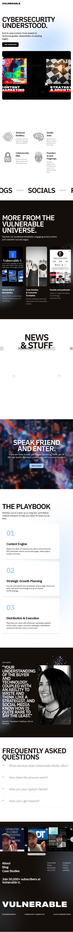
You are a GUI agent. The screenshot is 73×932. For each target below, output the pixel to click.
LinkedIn (66, 870)
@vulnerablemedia (9, 914)
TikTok (65, 865)
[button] (14, 376)
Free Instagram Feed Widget (37, 854)
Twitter (65, 868)
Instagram (67, 863)
